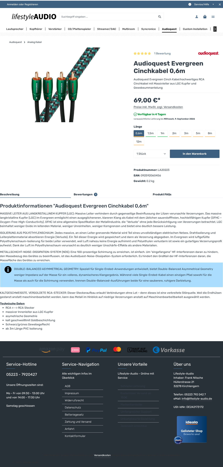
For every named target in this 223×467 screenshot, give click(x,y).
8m (210, 133)
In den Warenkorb (194, 153)
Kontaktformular (75, 436)
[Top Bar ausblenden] (219, 4)
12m (138, 141)
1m (162, 133)
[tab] (35, 195)
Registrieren (31, 4)
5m (198, 133)
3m (186, 133)
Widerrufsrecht (74, 400)
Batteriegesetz (74, 414)
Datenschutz (73, 407)
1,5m (151, 133)
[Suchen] (160, 17)
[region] (65, 84)
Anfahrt (69, 429)
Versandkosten (102, 455)
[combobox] (107, 17)
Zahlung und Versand (78, 421)
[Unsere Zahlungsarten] (111, 348)
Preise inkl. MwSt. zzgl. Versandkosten (158, 107)
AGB (67, 386)
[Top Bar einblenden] (213, 17)
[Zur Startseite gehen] (33, 17)
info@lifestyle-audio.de (197, 398)
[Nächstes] (215, 29)
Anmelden (12, 4)
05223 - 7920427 (21, 374)
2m (174, 133)
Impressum (72, 393)
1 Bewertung (162, 53)
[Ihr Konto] (196, 17)
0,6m (139, 133)
